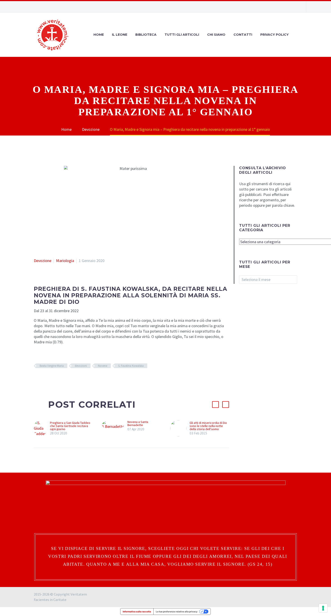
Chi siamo (216, 35)
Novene (102, 366)
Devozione (42, 260)
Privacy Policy (274, 35)
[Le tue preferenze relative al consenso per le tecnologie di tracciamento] (323, 608)
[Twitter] (43, 379)
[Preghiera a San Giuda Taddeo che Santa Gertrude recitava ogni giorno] (42, 428)
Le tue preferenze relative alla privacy (176, 611)
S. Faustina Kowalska (131, 366)
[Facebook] (274, 7)
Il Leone (119, 35)
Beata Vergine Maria (52, 366)
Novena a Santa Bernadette (137, 423)
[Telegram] (295, 7)
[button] (215, 404)
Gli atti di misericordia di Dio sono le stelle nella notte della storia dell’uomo (208, 426)
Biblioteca (145, 35)
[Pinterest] (50, 379)
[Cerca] (297, 35)
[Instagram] (281, 7)
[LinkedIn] (64, 379)
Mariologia (65, 260)
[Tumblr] (57, 379)
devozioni (81, 366)
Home (98, 35)
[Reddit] (70, 379)
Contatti (243, 35)
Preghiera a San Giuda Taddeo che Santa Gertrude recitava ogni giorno (70, 426)
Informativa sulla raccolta (137, 611)
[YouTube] (288, 7)
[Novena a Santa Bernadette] (114, 426)
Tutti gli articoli (182, 35)
